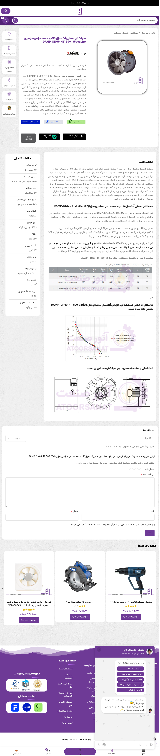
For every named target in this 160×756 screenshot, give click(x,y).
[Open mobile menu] (156, 11)
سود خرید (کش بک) (64, 685)
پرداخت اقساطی (68, 676)
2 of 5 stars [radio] (137, 469)
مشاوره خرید (9, 40)
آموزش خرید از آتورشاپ (65, 694)
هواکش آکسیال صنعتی (126, 33)
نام (152, 511)
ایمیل (74, 511)
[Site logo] (80, 11)
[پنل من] (5, 11)
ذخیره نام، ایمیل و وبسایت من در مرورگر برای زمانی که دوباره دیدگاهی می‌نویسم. (110, 525)
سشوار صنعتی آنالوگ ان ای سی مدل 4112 (131, 602)
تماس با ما (67, 723)
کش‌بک (9, 99)
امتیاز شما (150, 469)
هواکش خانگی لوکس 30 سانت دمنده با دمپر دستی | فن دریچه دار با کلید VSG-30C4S (29, 603)
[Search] (15, 20)
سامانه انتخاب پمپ (65, 703)
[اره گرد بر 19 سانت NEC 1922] (80, 576)
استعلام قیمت (65, 669)
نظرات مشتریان (65, 711)
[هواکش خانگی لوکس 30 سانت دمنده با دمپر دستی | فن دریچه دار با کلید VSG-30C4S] (29, 576)
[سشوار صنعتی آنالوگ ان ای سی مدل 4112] (131, 576)
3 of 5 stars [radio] (135, 469)
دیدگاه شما (148, 475)
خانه (153, 33)
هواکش (145, 33)
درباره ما (68, 717)
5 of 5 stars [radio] (130, 469)
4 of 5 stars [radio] (132, 469)
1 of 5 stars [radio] (140, 469)
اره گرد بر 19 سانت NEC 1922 (80, 602)
